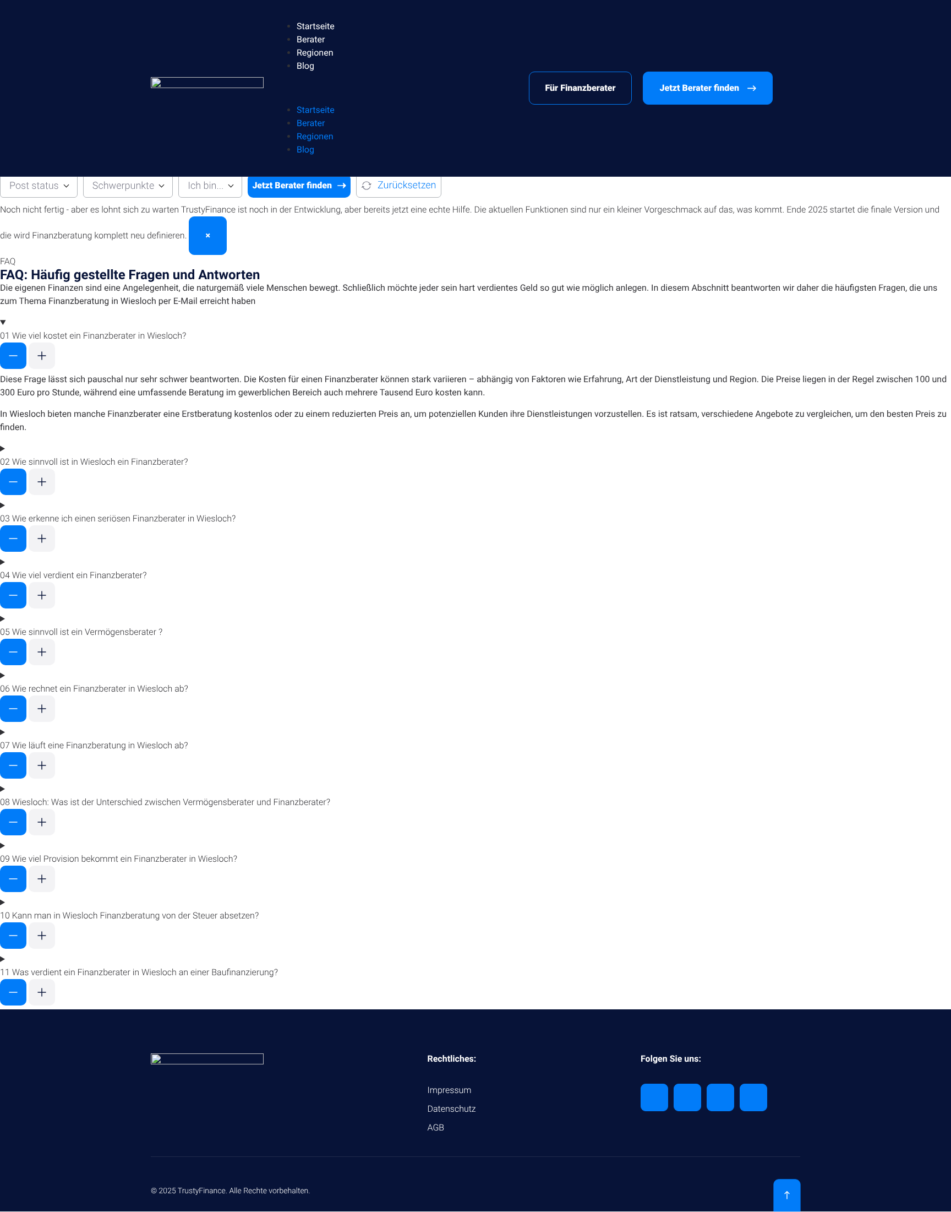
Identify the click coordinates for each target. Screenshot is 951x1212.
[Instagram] (753, 1097)
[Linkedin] (654, 1097)
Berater (311, 39)
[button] (396, 88)
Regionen (315, 52)
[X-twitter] (687, 1097)
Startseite (316, 26)
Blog (305, 66)
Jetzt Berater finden (292, 185)
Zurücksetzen (407, 185)
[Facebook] (720, 1097)
